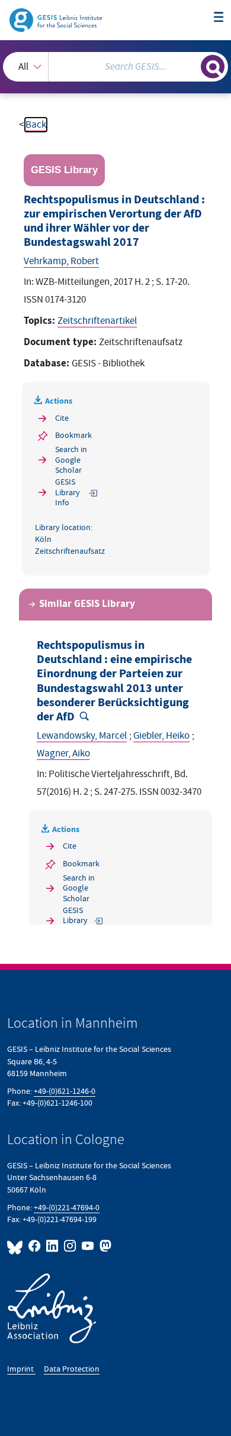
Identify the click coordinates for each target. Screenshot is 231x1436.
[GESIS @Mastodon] (104, 1246)
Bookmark (73, 435)
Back (35, 124)
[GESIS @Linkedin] (53, 1246)
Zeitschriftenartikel (97, 320)
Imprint (21, 1369)
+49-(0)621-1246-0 (64, 1091)
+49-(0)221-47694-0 (67, 1207)
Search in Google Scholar (71, 460)
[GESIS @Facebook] (35, 1246)
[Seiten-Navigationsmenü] (219, 18)
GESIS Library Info (67, 492)
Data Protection (72, 1369)
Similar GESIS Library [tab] (87, 604)
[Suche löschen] (191, 65)
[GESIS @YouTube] (88, 1246)
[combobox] (115, 66)
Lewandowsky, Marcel (82, 735)
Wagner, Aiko (63, 753)
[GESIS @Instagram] (70, 1246)
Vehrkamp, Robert (61, 261)
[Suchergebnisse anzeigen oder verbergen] (212, 67)
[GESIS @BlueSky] (16, 1246)
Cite (62, 418)
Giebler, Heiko (161, 735)
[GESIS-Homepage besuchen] (56, 19)
